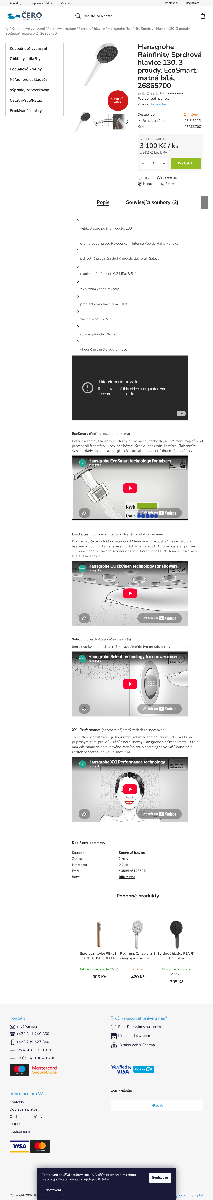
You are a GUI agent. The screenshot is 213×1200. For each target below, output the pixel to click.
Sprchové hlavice (132, 852)
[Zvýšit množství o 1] (164, 163)
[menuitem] (34, 48)
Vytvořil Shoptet (191, 1195)
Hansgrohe (158, 104)
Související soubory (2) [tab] (152, 202)
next (200, 956)
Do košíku (186, 163)
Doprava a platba (41, 3)
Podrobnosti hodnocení (155, 98)
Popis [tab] (103, 202)
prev (75, 956)
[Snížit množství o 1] (143, 163)
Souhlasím (160, 1177)
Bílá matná (127, 877)
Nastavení (53, 1190)
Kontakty (15, 3)
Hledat (157, 1105)
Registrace (192, 3)
